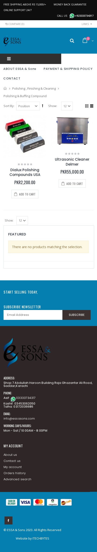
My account (13, 467)
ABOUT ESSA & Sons (19, 69)
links (85, 24)
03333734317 (26, 398)
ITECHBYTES (40, 538)
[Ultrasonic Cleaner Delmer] (72, 131)
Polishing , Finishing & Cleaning (34, 88)
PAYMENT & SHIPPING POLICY (68, 69)
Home (5, 88)
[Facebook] (8, 520)
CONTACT (11, 78)
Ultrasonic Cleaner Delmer (72, 162)
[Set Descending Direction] (42, 105)
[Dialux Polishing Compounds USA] (25, 136)
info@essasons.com (19, 418)
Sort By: (9, 106)
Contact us (12, 461)
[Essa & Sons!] (13, 41)
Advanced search (17, 479)
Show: (52, 105)
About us (10, 455)
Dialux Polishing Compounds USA (24, 172)
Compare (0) (16, 24)
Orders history (15, 473)
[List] (91, 106)
